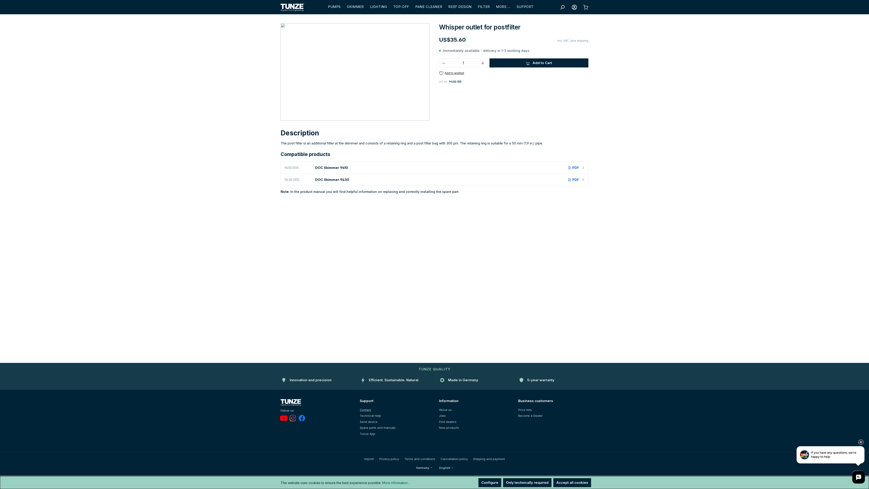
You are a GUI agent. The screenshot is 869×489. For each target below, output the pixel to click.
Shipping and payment (489, 459)
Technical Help (370, 415)
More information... (396, 483)
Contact (365, 410)
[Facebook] (302, 418)
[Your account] (574, 7)
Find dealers (447, 422)
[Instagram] (293, 418)
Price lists (525, 410)
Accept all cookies (572, 482)
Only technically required (527, 482)
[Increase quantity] (483, 62)
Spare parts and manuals (378, 427)
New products (449, 427)
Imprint (369, 459)
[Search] (562, 7)
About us (445, 410)
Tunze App (367, 434)
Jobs (442, 415)
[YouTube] (284, 418)
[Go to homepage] (293, 7)
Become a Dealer (530, 415)
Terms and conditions (419, 459)
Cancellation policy (454, 459)
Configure (489, 482)
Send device (368, 422)
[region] (355, 72)
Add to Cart (542, 63)
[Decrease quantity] (444, 62)
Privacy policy (389, 459)
